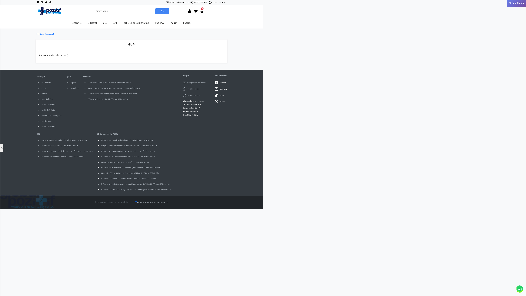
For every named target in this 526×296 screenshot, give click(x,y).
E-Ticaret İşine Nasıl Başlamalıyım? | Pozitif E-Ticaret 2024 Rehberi (127, 140)
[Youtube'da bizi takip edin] (50, 2)
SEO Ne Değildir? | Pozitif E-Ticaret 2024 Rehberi (60, 146)
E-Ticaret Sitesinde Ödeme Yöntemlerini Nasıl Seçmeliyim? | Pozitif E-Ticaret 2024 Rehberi (135, 184)
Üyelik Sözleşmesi (48, 105)
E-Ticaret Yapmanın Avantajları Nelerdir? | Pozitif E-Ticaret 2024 (112, 94)
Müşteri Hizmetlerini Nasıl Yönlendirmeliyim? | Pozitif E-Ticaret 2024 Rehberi (130, 168)
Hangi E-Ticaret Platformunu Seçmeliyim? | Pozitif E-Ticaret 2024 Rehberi (129, 146)
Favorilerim (75, 88)
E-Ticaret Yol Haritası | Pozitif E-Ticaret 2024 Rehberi (108, 99)
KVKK (44, 88)
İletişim (187, 23)
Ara (162, 11)
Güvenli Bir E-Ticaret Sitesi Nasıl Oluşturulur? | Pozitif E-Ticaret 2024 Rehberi (130, 173)
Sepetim (74, 83)
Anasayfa (77, 23)
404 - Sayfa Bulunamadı (45, 34)
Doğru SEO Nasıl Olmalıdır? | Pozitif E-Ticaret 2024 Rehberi (64, 140)
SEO (105, 23)
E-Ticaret (92, 23)
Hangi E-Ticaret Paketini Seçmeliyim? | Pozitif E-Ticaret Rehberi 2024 (114, 88)
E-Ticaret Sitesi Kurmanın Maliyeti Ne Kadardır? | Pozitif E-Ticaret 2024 (128, 151)
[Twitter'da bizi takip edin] (46, 2)
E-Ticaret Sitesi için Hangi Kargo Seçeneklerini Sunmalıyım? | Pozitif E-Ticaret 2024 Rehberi (136, 190)
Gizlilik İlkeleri (47, 121)
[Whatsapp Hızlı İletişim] (519, 289)
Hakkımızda (46, 83)
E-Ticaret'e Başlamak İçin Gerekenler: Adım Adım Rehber (109, 83)
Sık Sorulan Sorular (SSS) (136, 23)
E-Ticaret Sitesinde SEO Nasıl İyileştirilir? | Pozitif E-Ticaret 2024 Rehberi (129, 179)
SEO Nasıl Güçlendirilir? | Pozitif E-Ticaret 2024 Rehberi (63, 157)
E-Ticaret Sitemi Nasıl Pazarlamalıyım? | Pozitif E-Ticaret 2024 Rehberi (128, 157)
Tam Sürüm (518, 3)
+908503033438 (200, 2)
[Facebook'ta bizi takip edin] (38, 2)
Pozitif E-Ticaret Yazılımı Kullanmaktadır (152, 203)
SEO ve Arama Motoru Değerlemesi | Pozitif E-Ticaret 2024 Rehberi (67, 151)
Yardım (174, 23)
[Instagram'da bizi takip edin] (42, 2)
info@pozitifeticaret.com (178, 2)
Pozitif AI (160, 23)
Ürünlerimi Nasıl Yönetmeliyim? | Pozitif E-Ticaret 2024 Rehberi (125, 162)
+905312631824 (218, 2)
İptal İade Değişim (48, 110)
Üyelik (68, 77)
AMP (115, 23)
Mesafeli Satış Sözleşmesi (52, 116)
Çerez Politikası (47, 99)
